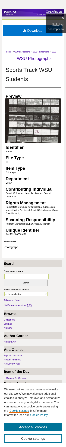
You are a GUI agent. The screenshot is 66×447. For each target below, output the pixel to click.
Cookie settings (19, 410)
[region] (33, 415)
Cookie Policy (39, 414)
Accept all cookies (33, 427)
